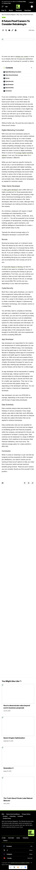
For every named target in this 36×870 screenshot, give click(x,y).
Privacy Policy (22, 1)
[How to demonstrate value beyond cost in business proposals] (18, 694)
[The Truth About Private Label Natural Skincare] (18, 786)
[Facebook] (18, 846)
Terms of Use (7, 3)
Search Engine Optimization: (14, 738)
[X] (18, 850)
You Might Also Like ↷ (11, 681)
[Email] (9, 30)
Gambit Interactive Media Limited (20, 862)
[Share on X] (6, 30)
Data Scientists (9, 87)
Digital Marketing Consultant (13, 72)
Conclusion (8, 91)
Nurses (7, 78)
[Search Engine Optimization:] (18, 726)
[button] (31, 2)
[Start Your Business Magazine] (18, 6)
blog (3, 17)
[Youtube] (18, 858)
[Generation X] (18, 756)
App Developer (9, 84)
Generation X (8, 768)
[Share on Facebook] (3, 30)
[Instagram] (18, 854)
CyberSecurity (9, 81)
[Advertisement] (18, 505)
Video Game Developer (11, 75)
